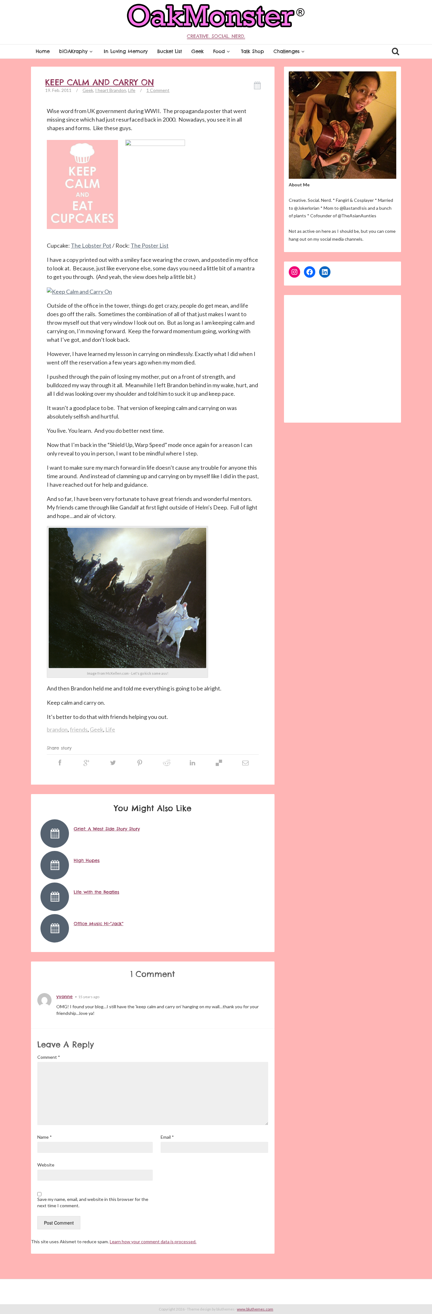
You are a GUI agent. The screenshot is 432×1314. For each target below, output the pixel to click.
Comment (48, 1057)
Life (131, 90)
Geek (197, 51)
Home (43, 51)
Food (219, 51)
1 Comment (158, 90)
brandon (57, 729)
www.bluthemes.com (255, 1309)
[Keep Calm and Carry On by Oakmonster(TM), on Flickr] (79, 291)
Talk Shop (252, 51)
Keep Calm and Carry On (99, 82)
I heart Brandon (110, 90)
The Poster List (150, 245)
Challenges (286, 51)
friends (79, 729)
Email (167, 1137)
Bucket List (169, 51)
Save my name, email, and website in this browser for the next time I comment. (92, 1202)
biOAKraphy (73, 51)
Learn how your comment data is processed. (153, 1241)
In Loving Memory (126, 51)
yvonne (64, 996)
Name (44, 1137)
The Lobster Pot (91, 245)
